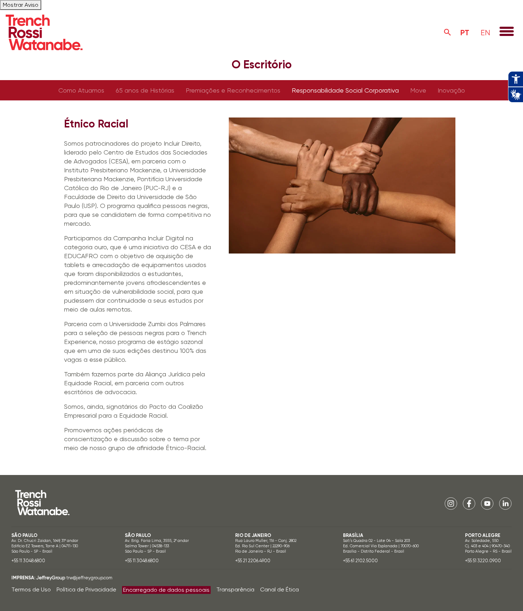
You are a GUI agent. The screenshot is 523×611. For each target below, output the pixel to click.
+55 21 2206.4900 (252, 560)
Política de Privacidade (86, 589)
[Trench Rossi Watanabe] (44, 32)
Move (418, 90)
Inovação (451, 90)
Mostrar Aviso (20, 4)
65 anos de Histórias (145, 90)
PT (464, 32)
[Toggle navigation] (506, 32)
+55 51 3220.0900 (483, 560)
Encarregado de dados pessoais (166, 589)
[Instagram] (451, 503)
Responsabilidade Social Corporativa (345, 90)
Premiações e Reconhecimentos (233, 90)
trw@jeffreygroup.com (89, 577)
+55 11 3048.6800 (28, 560)
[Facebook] (469, 503)
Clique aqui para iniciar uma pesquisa (447, 32)
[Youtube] (487, 503)
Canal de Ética (279, 589)
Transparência (235, 589)
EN (485, 32)
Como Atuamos (81, 90)
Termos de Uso (31, 589)
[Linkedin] (505, 503)
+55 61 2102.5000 (360, 560)
